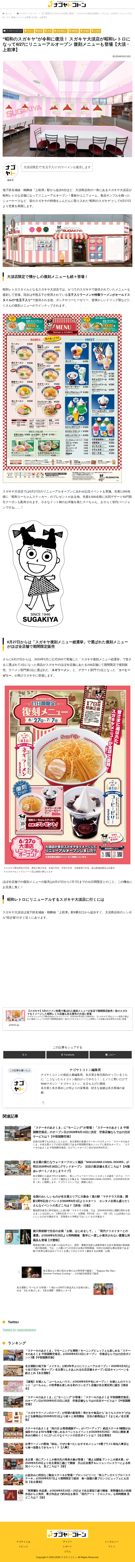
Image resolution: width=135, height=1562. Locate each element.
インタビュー (112, 1541)
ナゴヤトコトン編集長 (85, 1070)
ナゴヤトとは (23, 1541)
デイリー (67, 1541)
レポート (67, 1546)
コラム (67, 1551)
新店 (40, 31)
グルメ (30, 31)
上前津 (97, 31)
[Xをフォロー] (43, 1102)
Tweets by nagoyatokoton (19, 1330)
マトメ (111, 1546)
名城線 (86, 31)
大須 (50, 31)
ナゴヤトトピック (14, 31)
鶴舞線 (75, 31)
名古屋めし (62, 31)
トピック (23, 1546)
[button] (111, 1054)
